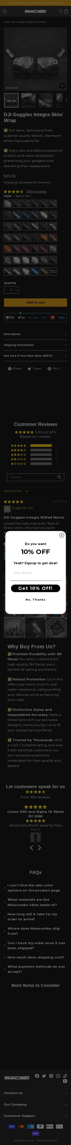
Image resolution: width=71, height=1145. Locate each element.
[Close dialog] (61, 535)
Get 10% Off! (35, 588)
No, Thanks (36, 599)
